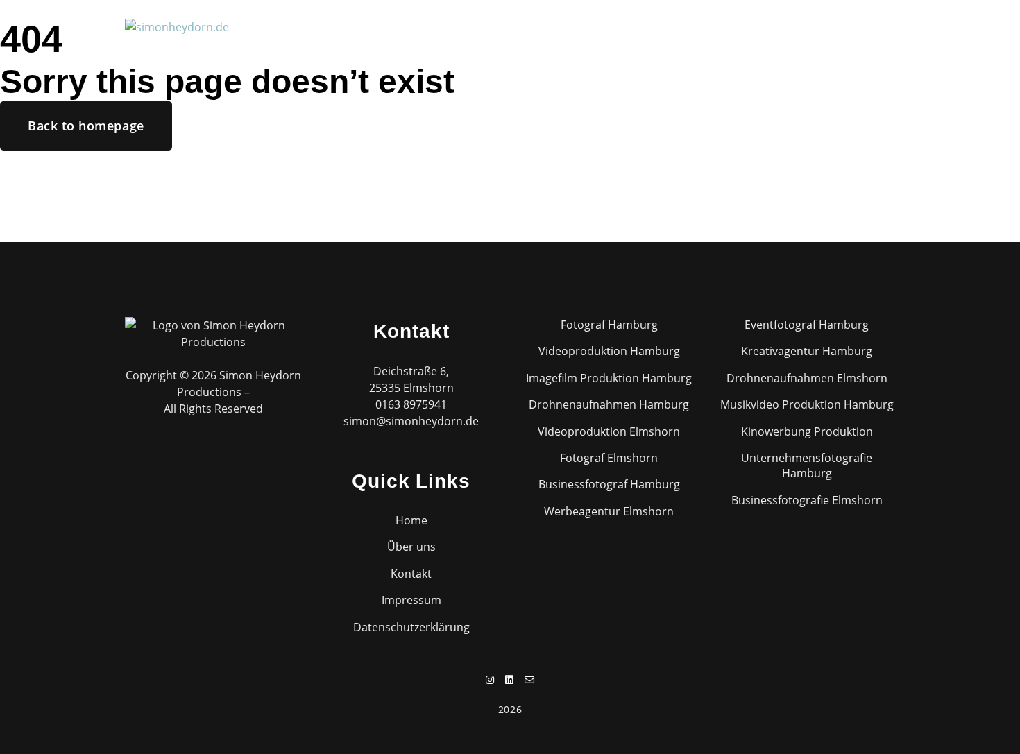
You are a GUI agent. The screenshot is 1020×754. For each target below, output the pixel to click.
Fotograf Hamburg (609, 324)
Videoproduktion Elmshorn (609, 431)
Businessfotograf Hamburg (609, 484)
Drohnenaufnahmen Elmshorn (806, 378)
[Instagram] (851, 26)
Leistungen (548, 25)
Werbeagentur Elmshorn (609, 511)
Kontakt (692, 25)
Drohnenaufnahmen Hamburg (609, 404)
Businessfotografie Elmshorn (807, 500)
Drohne (476, 25)
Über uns (624, 25)
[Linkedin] (870, 26)
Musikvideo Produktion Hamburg (807, 404)
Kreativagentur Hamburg (806, 351)
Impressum (411, 600)
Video (419, 25)
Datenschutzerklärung (411, 627)
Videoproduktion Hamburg (609, 351)
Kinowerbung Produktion (807, 431)
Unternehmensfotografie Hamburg (806, 465)
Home (320, 25)
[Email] (890, 26)
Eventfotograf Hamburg (807, 324)
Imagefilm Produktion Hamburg (609, 378)
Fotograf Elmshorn (609, 457)
